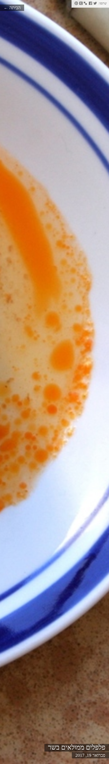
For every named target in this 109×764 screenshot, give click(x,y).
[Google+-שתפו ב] (87, 4)
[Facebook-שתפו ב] (90, 4)
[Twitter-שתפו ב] (95, 4)
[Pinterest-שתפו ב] (76, 4)
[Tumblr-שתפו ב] (81, 4)
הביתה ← (12, 7)
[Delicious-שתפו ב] (85, 4)
